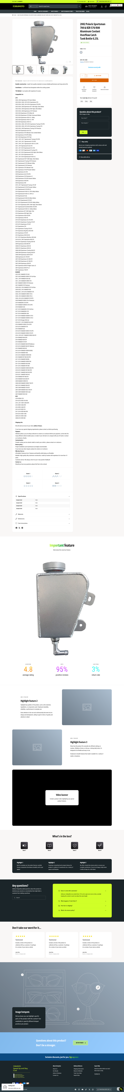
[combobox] (59, 6)
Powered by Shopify (23, 1089)
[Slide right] (70, 62)
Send (83, 132)
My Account (92, 1)
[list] (62, 670)
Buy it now (94, 80)
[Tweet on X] (19, 528)
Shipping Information (79, 1068)
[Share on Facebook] (16, 528)
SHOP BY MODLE (54, 11)
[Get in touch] (106, 6)
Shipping (82, 61)
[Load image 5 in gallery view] (67, 69)
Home (15, 15)
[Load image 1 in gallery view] (18, 69)
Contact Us (55, 1075)
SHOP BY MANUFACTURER (67, 11)
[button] (110, 6)
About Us (55, 1068)
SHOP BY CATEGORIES (43, 11)
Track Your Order (78, 1073)
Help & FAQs (77, 1075)
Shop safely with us (85, 157)
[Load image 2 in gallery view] (30, 69)
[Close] (21, 1085)
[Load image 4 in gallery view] (55, 69)
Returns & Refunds (78, 1071)
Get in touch (79, 1043)
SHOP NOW (28, 1)
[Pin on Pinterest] (22, 528)
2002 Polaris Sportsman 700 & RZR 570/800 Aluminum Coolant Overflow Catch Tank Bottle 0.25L (39, 15)
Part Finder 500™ (82, 1)
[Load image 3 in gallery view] (42, 69)
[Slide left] (67, 62)
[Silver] (81, 52)
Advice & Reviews (57, 1073)
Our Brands (55, 1071)
